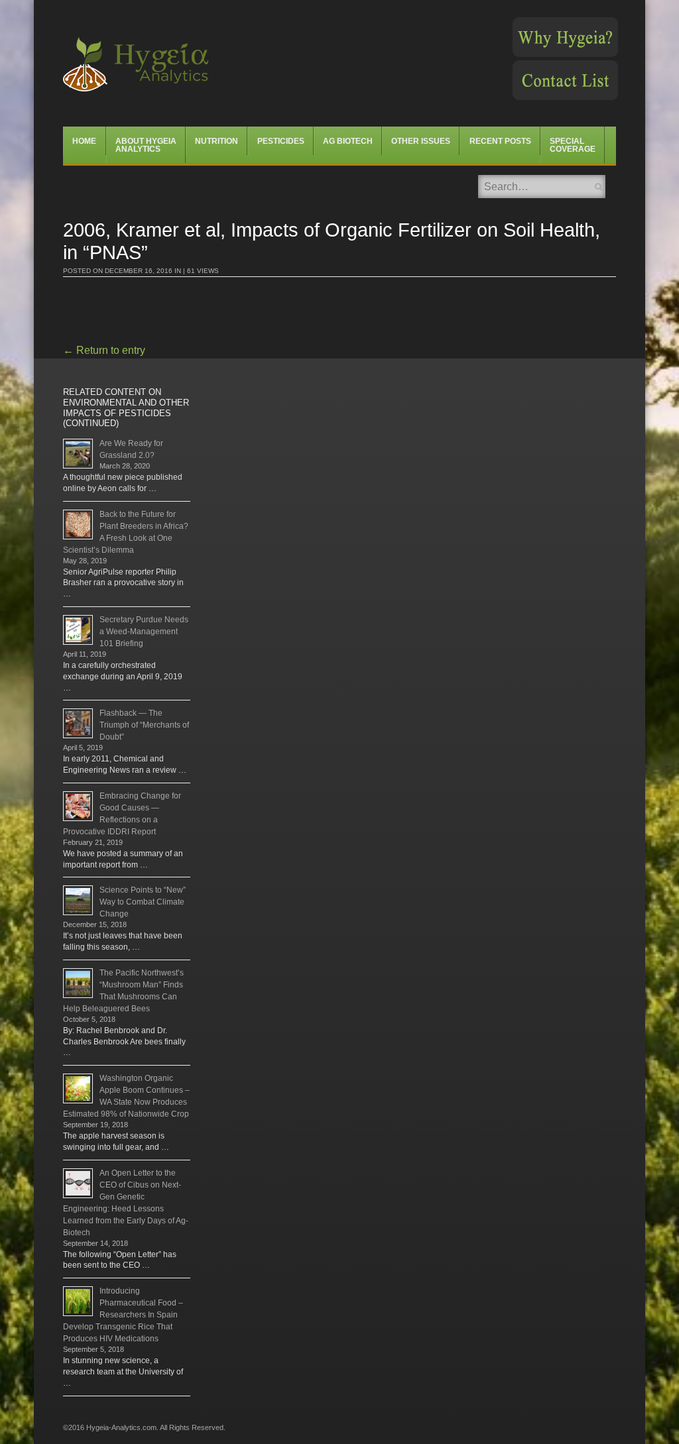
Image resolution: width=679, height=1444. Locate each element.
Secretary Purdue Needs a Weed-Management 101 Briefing (143, 631)
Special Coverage (572, 145)
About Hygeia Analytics (145, 145)
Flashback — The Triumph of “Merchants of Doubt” (144, 725)
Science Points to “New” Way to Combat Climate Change (142, 901)
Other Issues (420, 141)
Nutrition (216, 141)
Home (84, 141)
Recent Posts (500, 141)
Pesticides (280, 141)
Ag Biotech (348, 141)
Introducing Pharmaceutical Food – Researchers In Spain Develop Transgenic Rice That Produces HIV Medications (123, 1314)
